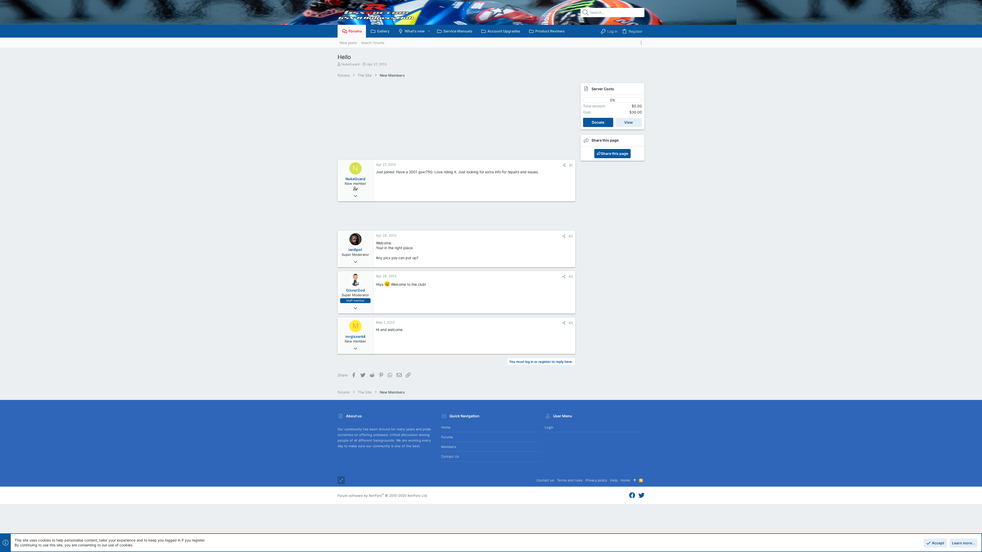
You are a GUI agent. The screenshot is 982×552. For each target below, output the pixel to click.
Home (446, 427)
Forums (447, 437)
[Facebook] (632, 495)
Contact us (450, 456)
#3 (571, 276)
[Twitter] (641, 495)
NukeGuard (350, 64)
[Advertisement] (451, 121)
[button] (428, 31)
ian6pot (355, 249)
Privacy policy (596, 480)
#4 (571, 323)
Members (448, 447)
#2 (571, 236)
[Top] (635, 480)
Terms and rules (570, 480)
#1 (571, 165)
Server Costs (603, 89)
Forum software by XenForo (383, 495)
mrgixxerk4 (355, 336)
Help (614, 480)
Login (549, 427)
